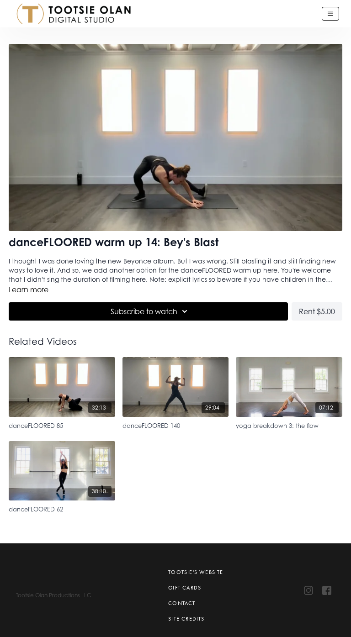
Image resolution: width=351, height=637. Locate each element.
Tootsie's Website (195, 572)
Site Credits (186, 618)
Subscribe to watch (144, 311)
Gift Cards (184, 587)
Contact (181, 603)
